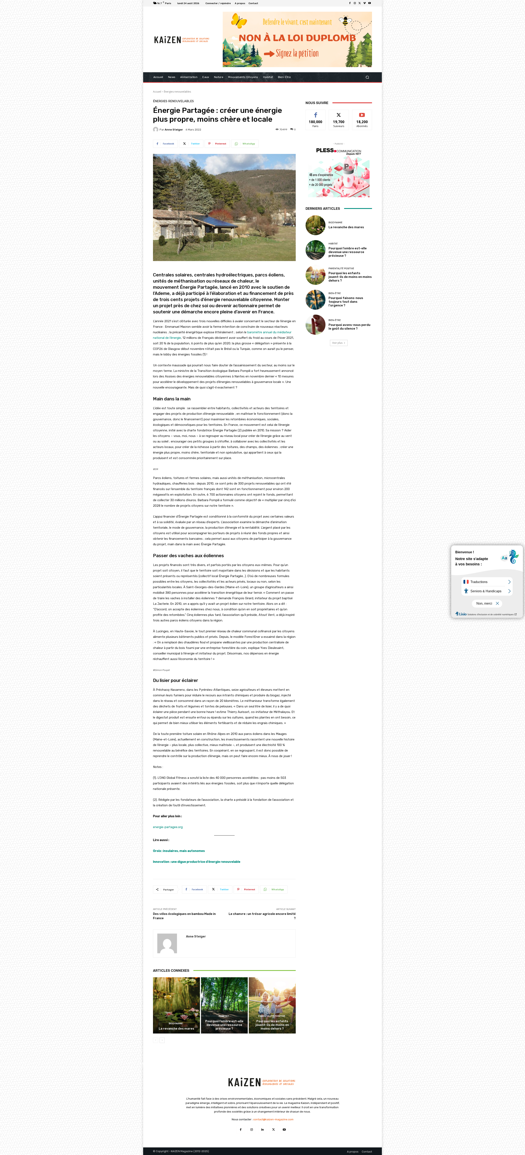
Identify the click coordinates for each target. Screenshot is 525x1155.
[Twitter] (359, 3)
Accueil (157, 91)
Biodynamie (176, 1023)
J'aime (315, 112)
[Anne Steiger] (156, 129)
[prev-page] (155, 1040)
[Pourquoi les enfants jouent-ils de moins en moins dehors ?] (272, 1005)
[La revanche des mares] (176, 1005)
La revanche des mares (176, 1028)
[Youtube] (369, 3)
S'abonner (362, 112)
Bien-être (335, 293)
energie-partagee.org (168, 827)
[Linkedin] (262, 1130)
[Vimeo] (364, 3)
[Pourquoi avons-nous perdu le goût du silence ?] (315, 325)
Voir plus (337, 343)
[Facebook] (349, 3)
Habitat (224, 1016)
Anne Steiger (174, 129)
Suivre (339, 112)
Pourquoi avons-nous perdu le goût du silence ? (349, 326)
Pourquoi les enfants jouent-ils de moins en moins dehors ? (272, 1024)
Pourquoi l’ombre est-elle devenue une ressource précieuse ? (224, 1024)
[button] (367, 77)
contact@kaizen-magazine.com (273, 1119)
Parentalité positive (271, 1016)
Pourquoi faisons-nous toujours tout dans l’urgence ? (346, 301)
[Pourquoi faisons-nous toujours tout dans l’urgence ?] (315, 300)
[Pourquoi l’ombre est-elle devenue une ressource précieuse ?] (224, 1005)
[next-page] (162, 1040)
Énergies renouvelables (177, 91)
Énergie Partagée (199, 287)
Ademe (162, 293)
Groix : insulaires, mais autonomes (179, 851)
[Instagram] (354, 3)
